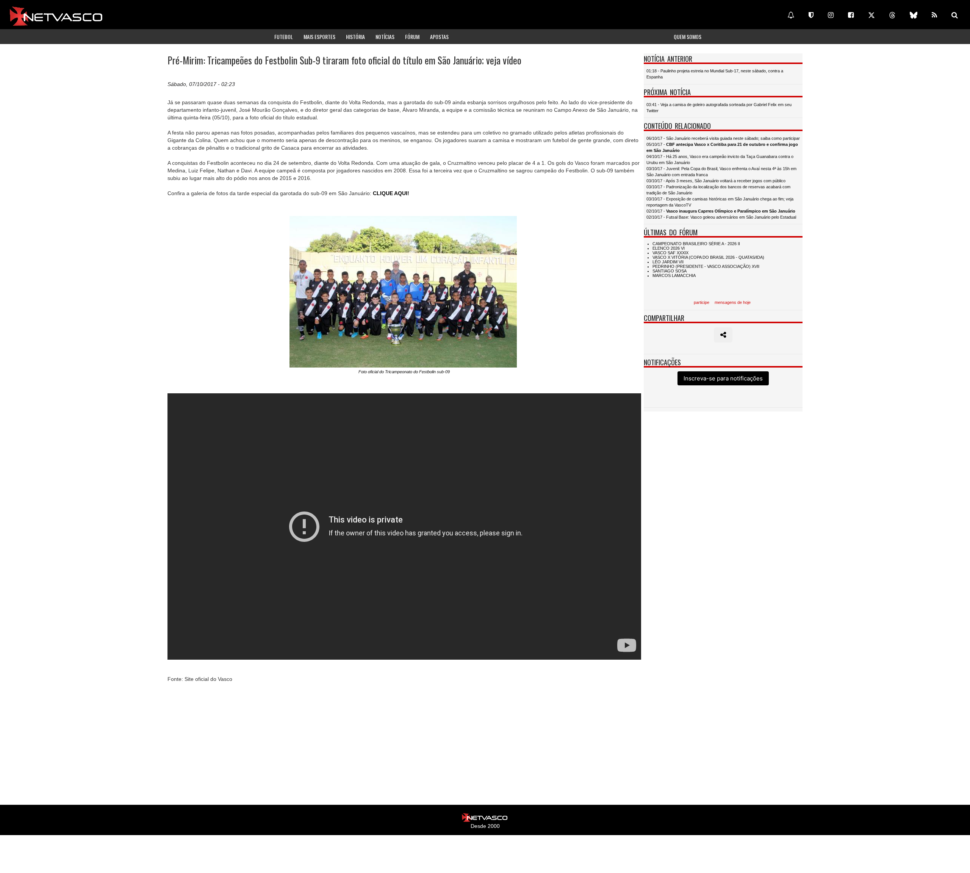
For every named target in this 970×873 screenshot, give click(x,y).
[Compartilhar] (723, 335)
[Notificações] (791, 15)
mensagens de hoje (733, 302)
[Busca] (954, 15)
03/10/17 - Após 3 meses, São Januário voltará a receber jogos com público (715, 180)
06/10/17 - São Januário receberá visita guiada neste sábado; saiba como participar (723, 138)
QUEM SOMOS (687, 37)
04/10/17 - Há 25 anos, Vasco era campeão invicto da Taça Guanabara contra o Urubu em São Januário (719, 159)
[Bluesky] (913, 15)
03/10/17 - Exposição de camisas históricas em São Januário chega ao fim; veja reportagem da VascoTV (719, 202)
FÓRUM (412, 37)
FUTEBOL (283, 37)
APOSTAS (439, 37)
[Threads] (892, 15)
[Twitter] (871, 15)
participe (701, 302)
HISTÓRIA (355, 37)
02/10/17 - (720, 211)
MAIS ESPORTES (319, 37)
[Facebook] (851, 15)
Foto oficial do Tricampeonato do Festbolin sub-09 (404, 371)
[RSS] (934, 15)
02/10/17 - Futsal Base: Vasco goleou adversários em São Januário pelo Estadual (721, 217)
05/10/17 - (722, 147)
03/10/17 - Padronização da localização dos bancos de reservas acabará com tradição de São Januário (718, 190)
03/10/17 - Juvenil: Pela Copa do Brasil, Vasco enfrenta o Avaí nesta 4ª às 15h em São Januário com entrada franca (721, 171)
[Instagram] (830, 15)
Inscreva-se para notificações (723, 378)
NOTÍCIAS (384, 37)
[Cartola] (811, 15)
